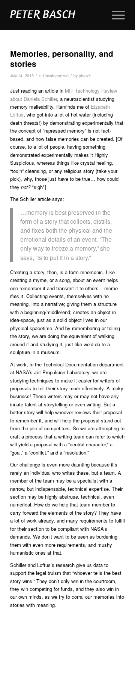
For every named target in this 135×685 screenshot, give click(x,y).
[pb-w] (56, 15)
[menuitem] (114, 15)
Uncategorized (56, 75)
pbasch (85, 75)
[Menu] (114, 15)
